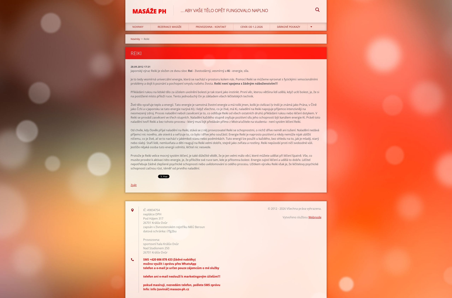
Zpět (134, 185)
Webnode (314, 217)
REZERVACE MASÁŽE (170, 26)
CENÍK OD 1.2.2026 (251, 26)
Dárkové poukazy (288, 26)
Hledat (317, 10)
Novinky (137, 26)
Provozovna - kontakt (211, 26)
